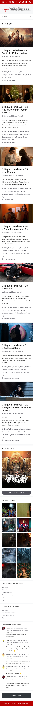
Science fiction (7, 77)
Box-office (5, 587)
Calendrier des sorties (8, 589)
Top (12, 140)
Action (10, 72)
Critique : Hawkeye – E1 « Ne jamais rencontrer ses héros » (16, 407)
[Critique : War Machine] (9, 570)
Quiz (3, 597)
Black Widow (24, 131)
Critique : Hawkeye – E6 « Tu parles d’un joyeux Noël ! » (15, 110)
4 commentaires (9, 143)
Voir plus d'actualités (16, 492)
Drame (10, 75)
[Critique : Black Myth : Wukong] (9, 540)
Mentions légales (23, 703)
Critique (4, 75)
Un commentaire (9, 200)
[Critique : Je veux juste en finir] (24, 570)
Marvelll (8, 654)
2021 (5, 131)
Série (8, 140)
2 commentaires (9, 80)
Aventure (16, 72)
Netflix (28, 75)
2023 (5, 72)
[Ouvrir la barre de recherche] (30, 16)
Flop (23, 75)
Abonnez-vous (16, 695)
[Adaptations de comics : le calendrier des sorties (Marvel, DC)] (9, 510)
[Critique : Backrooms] (24, 510)
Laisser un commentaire (12, 378)
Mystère (19, 137)
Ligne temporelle (7, 592)
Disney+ (16, 134)
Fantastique (18, 75)
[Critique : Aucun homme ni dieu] (24, 555)
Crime (4, 134)
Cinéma (22, 72)
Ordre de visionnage (8, 595)
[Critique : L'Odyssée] (24, 540)
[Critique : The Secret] (9, 555)
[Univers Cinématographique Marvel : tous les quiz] (24, 525)
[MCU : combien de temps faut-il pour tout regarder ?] (9, 525)
